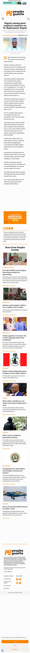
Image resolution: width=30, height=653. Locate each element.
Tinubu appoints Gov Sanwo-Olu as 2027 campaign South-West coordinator (14, 338)
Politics (6, 302)
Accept (15, 641)
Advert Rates (6, 588)
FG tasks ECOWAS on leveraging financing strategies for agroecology (14, 272)
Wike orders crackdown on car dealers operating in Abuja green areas (14, 403)
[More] (12, 228)
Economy (6, 466)
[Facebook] (4, 228)
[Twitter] (7, 228)
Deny (15, 645)
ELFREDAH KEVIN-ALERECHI (10, 35)
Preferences (15, 649)
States (5, 368)
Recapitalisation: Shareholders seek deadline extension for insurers (14, 471)
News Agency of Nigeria (9, 285)
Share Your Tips (7, 585)
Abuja (5, 398)
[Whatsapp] (9, 228)
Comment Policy (7, 578)
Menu (10, 19)
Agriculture (8, 267)
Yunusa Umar (6, 448)
